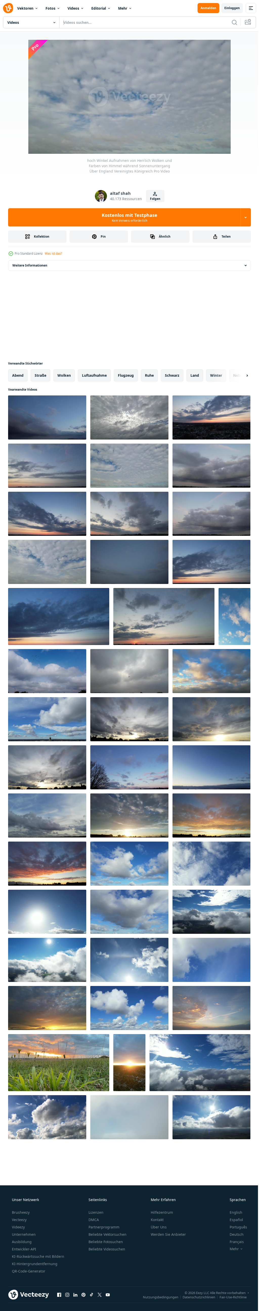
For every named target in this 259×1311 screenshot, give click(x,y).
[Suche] (231, 22)
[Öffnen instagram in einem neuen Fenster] (67, 1295)
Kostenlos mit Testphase (128, 217)
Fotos (50, 8)
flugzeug (126, 375)
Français (233, 1241)
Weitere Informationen (29, 265)
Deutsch (233, 1234)
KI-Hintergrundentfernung (34, 1263)
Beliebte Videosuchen (106, 1249)
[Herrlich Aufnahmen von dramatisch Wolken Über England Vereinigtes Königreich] (234, 616)
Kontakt (156, 1219)
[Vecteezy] (8, 8)
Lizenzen (95, 1212)
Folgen (153, 199)
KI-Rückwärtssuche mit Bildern (37, 1256)
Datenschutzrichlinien (195, 1297)
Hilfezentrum (161, 1212)
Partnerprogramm (103, 1227)
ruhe (149, 375)
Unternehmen (23, 1234)
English (232, 1212)
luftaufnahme (94, 375)
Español (233, 1219)
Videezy (17, 1227)
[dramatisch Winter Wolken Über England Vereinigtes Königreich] (129, 1062)
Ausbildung (21, 1241)
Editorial (98, 8)
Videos (73, 8)
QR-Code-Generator (28, 1271)
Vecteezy (18, 1219)
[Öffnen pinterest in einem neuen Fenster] (83, 1295)
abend (18, 375)
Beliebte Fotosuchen (105, 1241)
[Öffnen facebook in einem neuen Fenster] (59, 1295)
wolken (64, 375)
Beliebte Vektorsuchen (107, 1234)
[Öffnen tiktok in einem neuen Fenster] (92, 1295)
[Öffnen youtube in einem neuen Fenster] (108, 1295)
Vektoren (25, 8)
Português (235, 1227)
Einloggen (228, 8)
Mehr (122, 8)
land (194, 375)
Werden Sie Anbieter (167, 1234)
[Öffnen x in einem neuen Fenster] (100, 1295)
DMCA (93, 1219)
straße (40, 375)
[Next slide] (239, 375)
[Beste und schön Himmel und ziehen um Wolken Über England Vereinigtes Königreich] (211, 1008)
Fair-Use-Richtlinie (229, 1297)
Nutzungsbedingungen (157, 1297)
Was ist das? (53, 253)
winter (216, 375)
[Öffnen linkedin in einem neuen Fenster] (75, 1295)
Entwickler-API (23, 1249)
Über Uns (158, 1227)
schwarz (172, 375)
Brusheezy (20, 1212)
